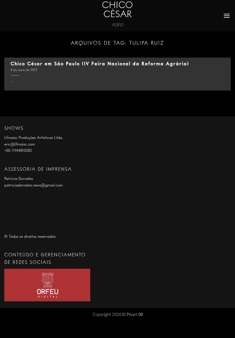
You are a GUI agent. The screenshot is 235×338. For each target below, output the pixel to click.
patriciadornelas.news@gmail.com (33, 185)
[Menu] (227, 16)
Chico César (117, 10)
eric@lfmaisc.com (19, 144)
